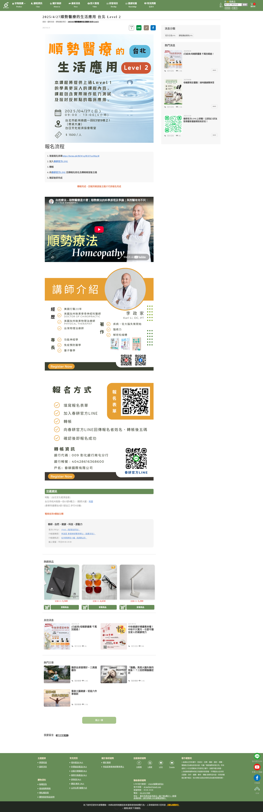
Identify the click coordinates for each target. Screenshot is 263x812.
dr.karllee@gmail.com (152, 787)
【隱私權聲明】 (173, 805)
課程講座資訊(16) (185, 35)
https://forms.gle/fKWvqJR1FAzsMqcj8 (80, 156)
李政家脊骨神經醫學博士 (113, 767)
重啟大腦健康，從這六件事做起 (84, 692)
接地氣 (227, 8)
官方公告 (78, 646)
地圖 (91, 501)
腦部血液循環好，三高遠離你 (84, 669)
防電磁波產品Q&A (79, 767)
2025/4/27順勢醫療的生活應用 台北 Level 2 (83, 22)
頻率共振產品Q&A (79, 775)
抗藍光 (234, 8)
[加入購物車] (47, 607)
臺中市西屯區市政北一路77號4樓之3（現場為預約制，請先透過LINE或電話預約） (155, 797)
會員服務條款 (45, 789)
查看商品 (65, 607)
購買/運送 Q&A (77, 784)
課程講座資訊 (61, 22)
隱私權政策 (44, 793)
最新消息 (51, 22)
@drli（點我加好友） (70, 530)
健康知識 (43, 763)
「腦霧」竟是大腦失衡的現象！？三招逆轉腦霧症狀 (141, 670)
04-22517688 (145, 793)
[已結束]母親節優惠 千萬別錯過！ (84, 628)
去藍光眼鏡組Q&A (79, 771)
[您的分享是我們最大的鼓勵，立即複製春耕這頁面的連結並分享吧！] (146, 27)
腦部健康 (78, 681)
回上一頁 (99, 720)
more (214, 70)
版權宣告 (43, 784)
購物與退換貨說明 (47, 797)
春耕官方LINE (61, 161)
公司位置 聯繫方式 (79, 788)
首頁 (44, 22)
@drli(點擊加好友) (156, 784)
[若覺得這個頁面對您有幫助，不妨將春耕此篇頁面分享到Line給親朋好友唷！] (139, 27)
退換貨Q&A (76, 779)
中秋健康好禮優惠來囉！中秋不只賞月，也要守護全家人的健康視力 (141, 629)
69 (228, 2)
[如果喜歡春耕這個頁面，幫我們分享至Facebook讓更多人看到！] (153, 27)
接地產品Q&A (77, 763)
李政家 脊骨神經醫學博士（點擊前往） (78, 534)
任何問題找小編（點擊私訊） (74, 538)
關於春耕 (107, 763)
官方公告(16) (170, 35)
